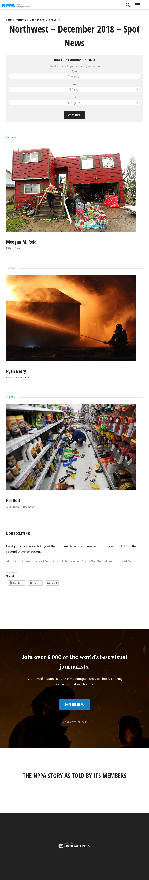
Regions (74, 71)
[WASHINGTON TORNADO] (71, 230)
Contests (21, 20)
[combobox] (74, 76)
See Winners (74, 115)
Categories (75, 97)
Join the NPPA (74, 704)
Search (128, 3)
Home (9, 20)
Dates (74, 84)
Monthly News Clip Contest (44, 20)
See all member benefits (74, 722)
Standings (73, 60)
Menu (137, 3)
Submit (90, 60)
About (58, 60)
